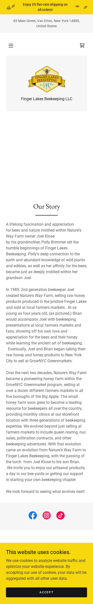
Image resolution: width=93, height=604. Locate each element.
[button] (11, 45)
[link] (82, 45)
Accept (46, 592)
